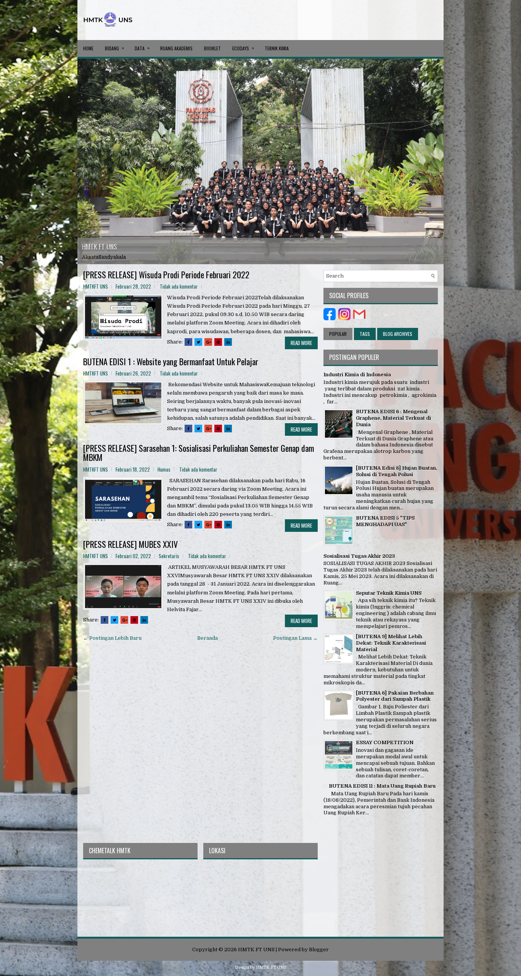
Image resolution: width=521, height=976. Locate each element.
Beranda (207, 638)
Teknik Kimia (277, 48)
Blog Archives (397, 334)
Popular (338, 334)
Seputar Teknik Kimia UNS (388, 593)
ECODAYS (243, 47)
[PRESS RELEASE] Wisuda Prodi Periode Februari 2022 (166, 274)
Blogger (319, 949)
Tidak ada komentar (179, 286)
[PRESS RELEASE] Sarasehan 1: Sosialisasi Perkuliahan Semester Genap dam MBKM (198, 452)
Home (88, 48)
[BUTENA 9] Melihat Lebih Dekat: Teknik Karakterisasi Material (391, 643)
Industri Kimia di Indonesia (357, 374)
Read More (301, 343)
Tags (365, 334)
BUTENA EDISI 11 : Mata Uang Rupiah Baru (382, 786)
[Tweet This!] (198, 342)
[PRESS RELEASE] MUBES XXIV (130, 544)
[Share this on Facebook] (188, 342)
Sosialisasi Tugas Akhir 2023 (359, 556)
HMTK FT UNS (99, 247)
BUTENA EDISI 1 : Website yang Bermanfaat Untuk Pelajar (170, 361)
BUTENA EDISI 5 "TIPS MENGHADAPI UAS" (385, 521)
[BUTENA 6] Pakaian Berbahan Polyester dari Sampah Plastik (395, 696)
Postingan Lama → (295, 638)
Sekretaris (169, 556)
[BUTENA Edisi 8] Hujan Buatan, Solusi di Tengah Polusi (396, 471)
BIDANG (114, 47)
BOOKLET (212, 48)
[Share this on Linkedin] (228, 342)
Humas (164, 469)
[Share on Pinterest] (218, 342)
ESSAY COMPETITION (384, 742)
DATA (142, 47)
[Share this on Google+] (208, 342)
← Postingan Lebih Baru (112, 638)
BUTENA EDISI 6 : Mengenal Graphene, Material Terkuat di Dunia (393, 418)
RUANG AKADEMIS (176, 48)
